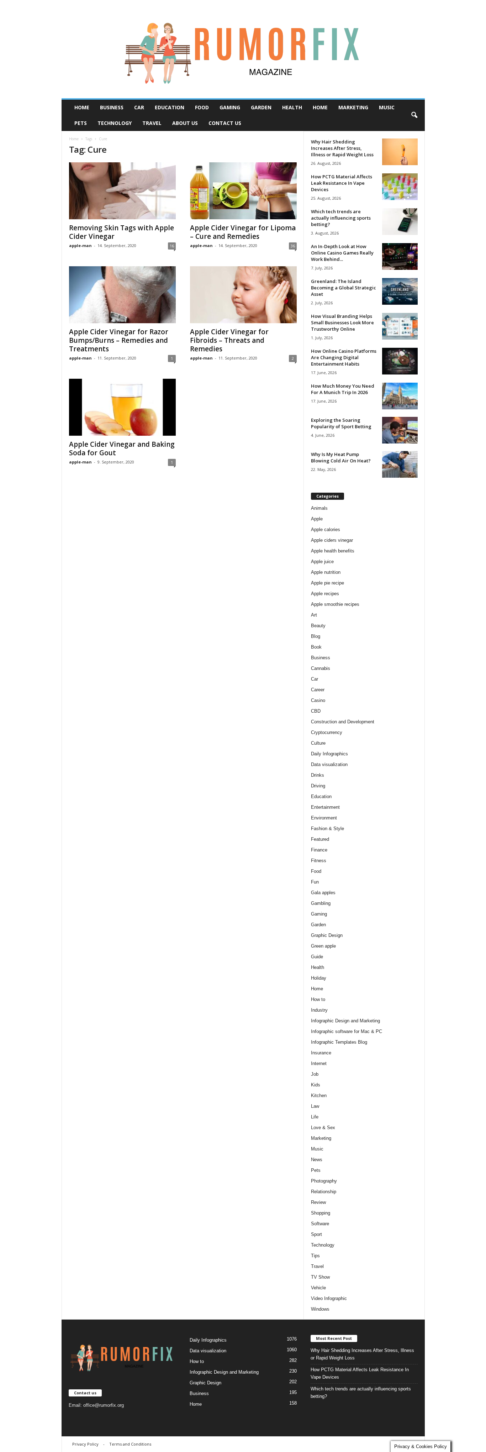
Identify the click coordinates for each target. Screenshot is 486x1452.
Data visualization (329, 764)
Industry (319, 1010)
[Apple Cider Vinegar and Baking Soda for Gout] (122, 407)
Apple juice (322, 561)
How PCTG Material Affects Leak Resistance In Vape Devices (341, 183)
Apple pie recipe (327, 583)
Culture (318, 743)
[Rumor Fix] (243, 49)
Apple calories (325, 529)
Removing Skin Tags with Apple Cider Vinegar (121, 232)
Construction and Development (342, 721)
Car (139, 107)
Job (314, 1074)
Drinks (317, 775)
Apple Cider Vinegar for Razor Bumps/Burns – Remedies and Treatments (118, 340)
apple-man (80, 245)
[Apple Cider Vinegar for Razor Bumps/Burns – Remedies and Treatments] (122, 294)
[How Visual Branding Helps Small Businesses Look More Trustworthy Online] (400, 326)
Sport (316, 1234)
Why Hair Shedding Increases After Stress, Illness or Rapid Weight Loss (342, 148)
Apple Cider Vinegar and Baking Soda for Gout (122, 448)
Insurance (321, 1052)
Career (317, 689)
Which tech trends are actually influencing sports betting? (341, 217)
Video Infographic (329, 1298)
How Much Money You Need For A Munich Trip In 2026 (342, 389)
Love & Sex (323, 1127)
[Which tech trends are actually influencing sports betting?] (400, 221)
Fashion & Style (327, 828)
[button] (414, 115)
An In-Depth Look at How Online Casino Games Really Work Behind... (342, 252)
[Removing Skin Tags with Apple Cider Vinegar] (122, 190)
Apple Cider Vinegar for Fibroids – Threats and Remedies (229, 340)
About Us (185, 123)
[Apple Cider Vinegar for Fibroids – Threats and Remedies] (243, 294)
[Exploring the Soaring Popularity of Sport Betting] (400, 430)
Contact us (224, 123)
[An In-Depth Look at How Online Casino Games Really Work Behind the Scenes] (400, 256)
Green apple (323, 946)
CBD (316, 711)
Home (81, 107)
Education (169, 107)
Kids (315, 1084)
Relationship (323, 1191)
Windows (320, 1309)
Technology (114, 123)
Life (314, 1117)
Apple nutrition (325, 572)
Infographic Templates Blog (339, 1042)
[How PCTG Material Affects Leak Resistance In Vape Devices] (400, 186)
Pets (80, 123)
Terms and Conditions (130, 1444)
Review (318, 1202)
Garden (261, 107)
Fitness (318, 860)
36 (293, 245)
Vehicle (318, 1287)
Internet (319, 1063)
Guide (317, 956)
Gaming (230, 107)
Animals (319, 508)
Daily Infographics (329, 753)
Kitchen (319, 1095)
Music (387, 107)
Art (314, 615)
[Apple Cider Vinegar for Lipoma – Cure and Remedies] (243, 190)
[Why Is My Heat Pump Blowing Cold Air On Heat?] (400, 464)
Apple (317, 518)
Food (202, 107)
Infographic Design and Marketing (345, 1020)
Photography (324, 1181)
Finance (319, 850)
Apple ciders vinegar (332, 540)
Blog (315, 636)
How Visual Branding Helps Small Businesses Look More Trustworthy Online (342, 322)
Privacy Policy (85, 1444)
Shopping (320, 1213)
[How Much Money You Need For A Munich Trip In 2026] (400, 396)
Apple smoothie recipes (335, 604)
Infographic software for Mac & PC (346, 1031)
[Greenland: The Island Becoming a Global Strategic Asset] (400, 291)
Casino (318, 700)
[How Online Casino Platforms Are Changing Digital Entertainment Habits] (400, 361)
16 (172, 245)
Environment (324, 818)
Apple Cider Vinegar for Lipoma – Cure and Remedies (243, 232)
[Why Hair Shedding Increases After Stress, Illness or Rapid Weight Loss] (400, 151)
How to (318, 999)
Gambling (321, 903)
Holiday (318, 978)
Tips (315, 1255)
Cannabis (320, 668)
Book (316, 647)
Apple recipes (325, 593)
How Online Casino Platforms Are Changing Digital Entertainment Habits (343, 357)
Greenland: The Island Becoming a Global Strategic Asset (343, 287)
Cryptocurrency (326, 732)
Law (315, 1106)
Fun (315, 882)
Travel (152, 123)
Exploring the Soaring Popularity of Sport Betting (341, 423)
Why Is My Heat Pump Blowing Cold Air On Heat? (341, 457)
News (316, 1159)
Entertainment (325, 807)
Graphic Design (327, 935)
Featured (320, 839)
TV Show (320, 1277)
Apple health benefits (332, 551)
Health (292, 107)
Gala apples (323, 892)
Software (320, 1223)
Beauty (318, 625)
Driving (318, 785)
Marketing (353, 107)
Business (111, 107)
